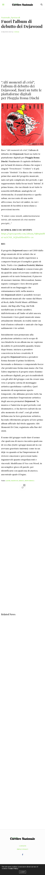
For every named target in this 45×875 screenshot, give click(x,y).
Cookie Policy (13, 869)
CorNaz (16, 32)
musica (21, 480)
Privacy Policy (22, 849)
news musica (29, 480)
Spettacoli (15, 17)
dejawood (14, 480)
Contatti (22, 846)
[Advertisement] (22, 55)
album (7, 480)
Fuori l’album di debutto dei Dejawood (21, 24)
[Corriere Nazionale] (22, 5)
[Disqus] (22, 524)
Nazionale (5, 17)
